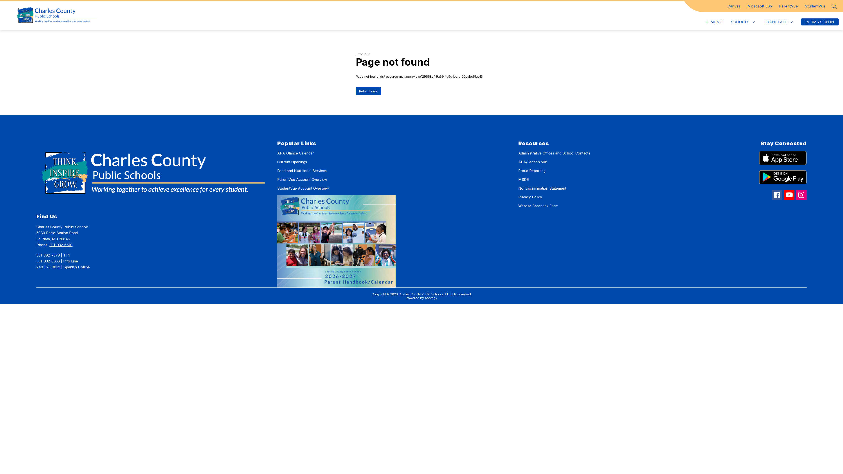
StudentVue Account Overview (303, 188)
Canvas (734, 6)
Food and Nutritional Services (302, 171)
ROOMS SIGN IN (819, 22)
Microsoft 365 (760, 6)
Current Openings (292, 162)
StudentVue (815, 6)
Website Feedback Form (538, 206)
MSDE (523, 179)
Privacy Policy (530, 197)
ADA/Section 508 (532, 162)
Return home (368, 91)
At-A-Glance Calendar (295, 153)
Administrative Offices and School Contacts (554, 153)
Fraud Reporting (532, 171)
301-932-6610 (60, 245)
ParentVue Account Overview (302, 179)
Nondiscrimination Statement (542, 188)
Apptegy (431, 298)
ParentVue (788, 6)
